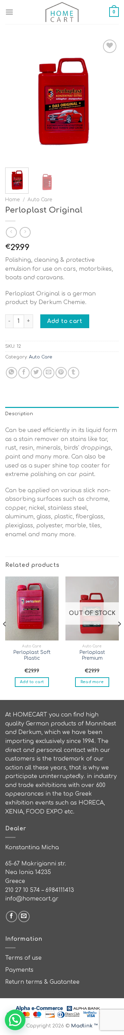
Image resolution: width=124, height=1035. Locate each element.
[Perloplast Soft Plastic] (32, 608)
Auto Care (40, 199)
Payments (19, 970)
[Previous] (16, 100)
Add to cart (64, 321)
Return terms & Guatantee (42, 982)
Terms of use (23, 958)
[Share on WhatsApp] (11, 372)
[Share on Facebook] (24, 372)
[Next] (108, 100)
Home (12, 199)
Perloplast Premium (92, 655)
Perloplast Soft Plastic (32, 655)
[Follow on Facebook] (11, 916)
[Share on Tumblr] (73, 372)
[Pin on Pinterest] (61, 372)
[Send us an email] (24, 916)
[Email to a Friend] (48, 372)
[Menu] (9, 11)
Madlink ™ (84, 1025)
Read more (92, 682)
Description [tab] (19, 413)
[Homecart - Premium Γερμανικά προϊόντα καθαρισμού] (62, 12)
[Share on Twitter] (36, 372)
